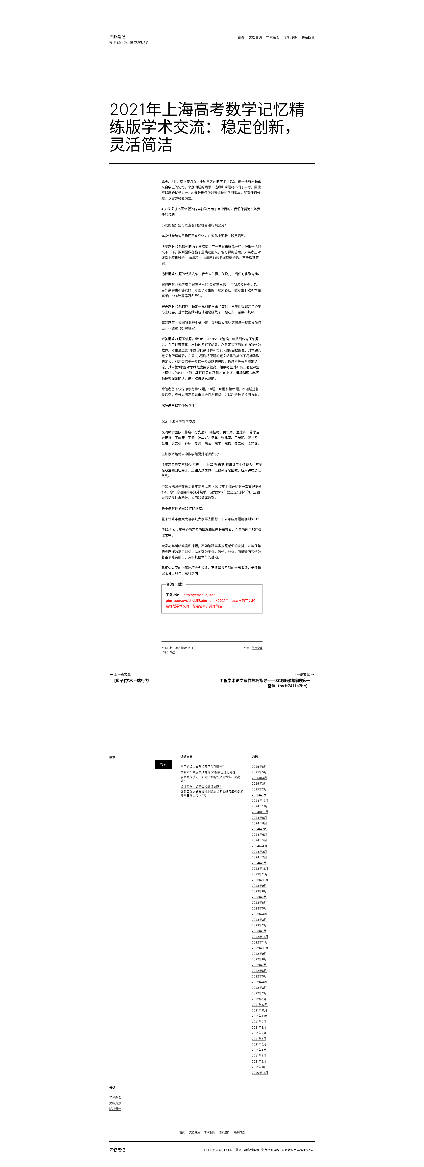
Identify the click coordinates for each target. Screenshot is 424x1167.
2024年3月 (259, 851)
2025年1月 (259, 795)
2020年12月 (260, 1072)
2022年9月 (259, 953)
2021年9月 (259, 1021)
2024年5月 (259, 840)
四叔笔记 (117, 36)
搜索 (112, 757)
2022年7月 (259, 965)
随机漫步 (290, 37)
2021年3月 (259, 1055)
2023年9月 (259, 885)
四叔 (172, 652)
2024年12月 (260, 800)
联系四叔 (308, 37)
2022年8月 (259, 959)
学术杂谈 (272, 37)
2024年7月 (259, 829)
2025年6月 (259, 766)
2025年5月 (259, 772)
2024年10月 (260, 812)
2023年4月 (259, 914)
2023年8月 (259, 891)
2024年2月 (259, 857)
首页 (241, 37)
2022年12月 (260, 937)
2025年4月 (259, 778)
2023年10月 (260, 880)
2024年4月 (259, 846)
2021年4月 (259, 1050)
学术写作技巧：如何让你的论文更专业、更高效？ (210, 779)
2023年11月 (260, 874)
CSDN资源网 (213, 1150)
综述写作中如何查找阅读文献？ (201, 786)
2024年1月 (259, 863)
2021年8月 (259, 1027)
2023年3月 (259, 919)
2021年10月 (260, 1016)
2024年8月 (259, 823)
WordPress (304, 1150)
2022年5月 (259, 976)
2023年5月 (259, 908)
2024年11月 (260, 806)
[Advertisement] (207, 11)
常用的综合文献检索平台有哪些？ (203, 766)
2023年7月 (259, 897)
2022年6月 (259, 971)
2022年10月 (260, 948)
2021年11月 (259, 1010)
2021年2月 (259, 1061)
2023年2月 (259, 925)
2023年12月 (260, 868)
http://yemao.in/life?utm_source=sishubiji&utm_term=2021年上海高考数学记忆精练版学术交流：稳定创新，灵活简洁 (210, 600)
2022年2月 (259, 993)
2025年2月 (259, 789)
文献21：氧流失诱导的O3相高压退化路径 (208, 772)
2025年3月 (259, 783)
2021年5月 (259, 1044)
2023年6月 (259, 902)
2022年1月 (259, 999)
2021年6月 (259, 1038)
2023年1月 (259, 931)
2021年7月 (259, 1033)
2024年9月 (259, 817)
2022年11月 (260, 942)
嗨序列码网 (251, 1150)
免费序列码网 (270, 1150)
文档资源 (255, 37)
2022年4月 (259, 982)
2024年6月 (259, 834)
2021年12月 (260, 1004)
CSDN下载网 (232, 1150)
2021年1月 (259, 1067)
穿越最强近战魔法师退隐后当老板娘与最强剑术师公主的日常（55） (212, 793)
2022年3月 (259, 987)
